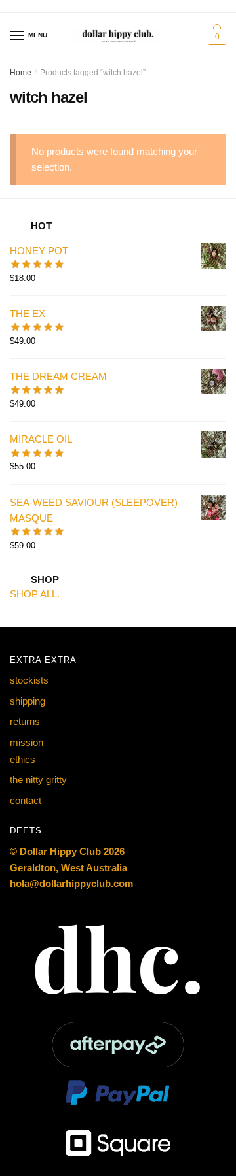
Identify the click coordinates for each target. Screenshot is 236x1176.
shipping (27, 701)
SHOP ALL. (35, 593)
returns (25, 721)
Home (20, 72)
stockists (29, 680)
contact (25, 800)
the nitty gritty (38, 779)
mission (26, 742)
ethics (22, 759)
